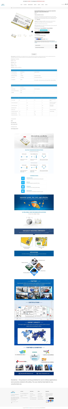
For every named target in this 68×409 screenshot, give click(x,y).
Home (21, 4)
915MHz (45, 35)
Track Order (31, 393)
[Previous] (12, 21)
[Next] (32, 21)
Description (34, 54)
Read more (38, 19)
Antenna (39, 4)
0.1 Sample (25, 4)
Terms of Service (40, 397)
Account (31, 396)
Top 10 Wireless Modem (33, 399)
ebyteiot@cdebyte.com (25, 393)
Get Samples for (27, 1)
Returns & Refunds (40, 396)
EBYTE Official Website (25, 397)
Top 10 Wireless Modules (33, 397)
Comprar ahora (42, 32)
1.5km (38, 35)
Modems (35, 4)
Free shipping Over (38, 1)
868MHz (42, 35)
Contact (46, 4)
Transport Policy (40, 393)
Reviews (43, 4)
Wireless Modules (30, 4)
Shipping (36, 14)
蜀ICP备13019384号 (42, 407)
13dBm (40, 35)
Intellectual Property (40, 399)
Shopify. (39, 407)
